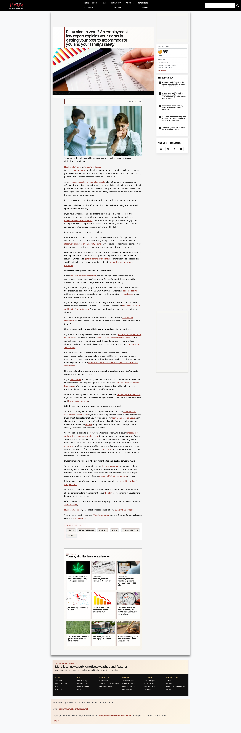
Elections (58, 689)
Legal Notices (104, 692)
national (71, 536)
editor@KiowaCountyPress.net (73, 708)
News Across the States (63, 683)
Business (102, 530)
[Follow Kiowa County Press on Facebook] (167, 149)
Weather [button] (129, 3)
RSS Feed (169, 683)
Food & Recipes (149, 680)
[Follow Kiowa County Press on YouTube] (181, 149)
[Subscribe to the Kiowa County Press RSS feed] (174, 149)
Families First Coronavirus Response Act (115, 337)
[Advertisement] (172, 232)
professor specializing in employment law (87, 182)
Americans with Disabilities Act (78, 220)
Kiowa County (82, 680)
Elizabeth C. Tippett (73, 167)
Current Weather (127, 680)
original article (79, 518)
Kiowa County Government (109, 683)
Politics (57, 686)
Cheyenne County (83, 683)
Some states (106, 449)
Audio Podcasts (149, 686)
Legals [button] (117, 7)
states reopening (77, 170)
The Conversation (101, 515)
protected (128, 294)
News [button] (104, 3)
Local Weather (127, 689)
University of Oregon (92, 167)
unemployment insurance (128, 394)
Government (103, 680)
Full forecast (162, 70)
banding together (131, 290)
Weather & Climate (128, 683)
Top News (58, 680)
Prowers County (83, 686)
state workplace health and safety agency (83, 243)
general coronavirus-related (97, 258)
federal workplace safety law (83, 275)
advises (88, 424)
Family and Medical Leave (123, 417)
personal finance (86, 530)
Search (168, 680)
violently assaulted (110, 466)
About (145, 7)
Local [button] (94, 3)
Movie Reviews (149, 683)
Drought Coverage (128, 686)
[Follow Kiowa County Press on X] (161, 149)
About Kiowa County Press (175, 686)
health (71, 530)
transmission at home (78, 401)
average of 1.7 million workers (113, 476)
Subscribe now (70, 504)
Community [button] (116, 3)
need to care (75, 379)
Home (86, 3)
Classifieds (143, 3)
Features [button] (88, 7)
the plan (108, 492)
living (114, 530)
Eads (79, 689)
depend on (69, 446)
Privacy (168, 689)
